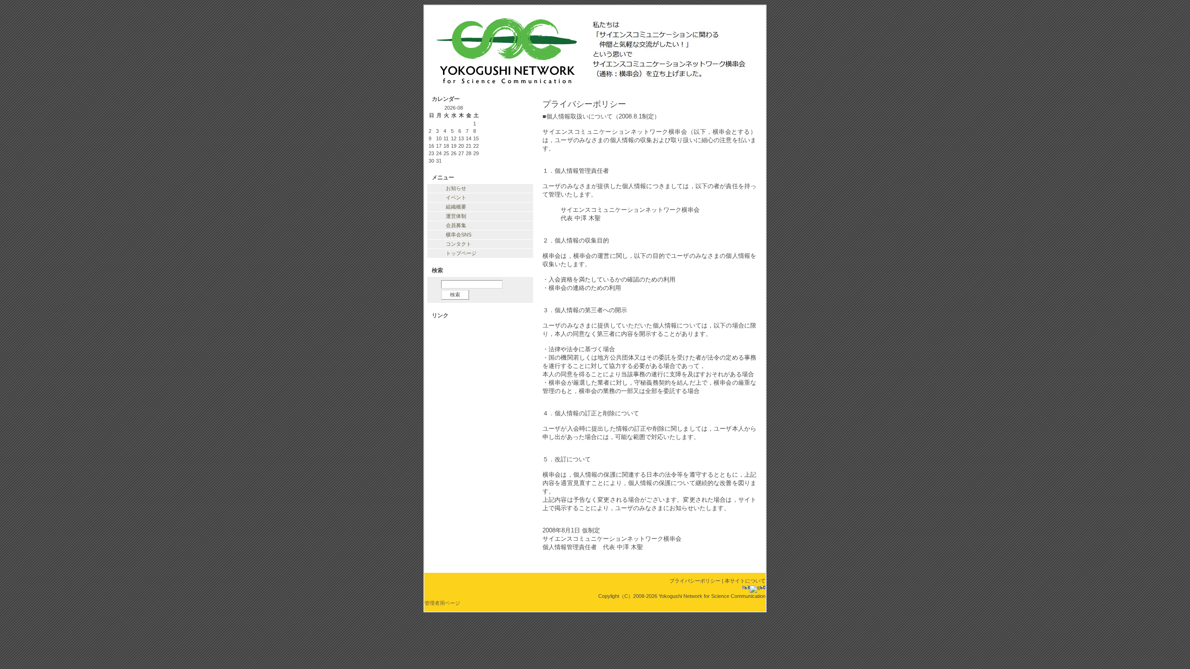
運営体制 (456, 216)
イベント (456, 197)
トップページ (461, 253)
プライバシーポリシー (695, 581)
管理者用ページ (442, 603)
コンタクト (458, 244)
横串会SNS (458, 234)
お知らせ (456, 188)
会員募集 (456, 225)
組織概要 (456, 207)
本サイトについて (745, 581)
